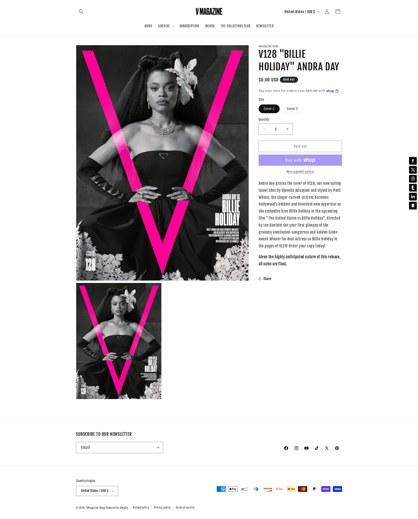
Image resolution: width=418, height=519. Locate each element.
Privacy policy (162, 507)
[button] (81, 11)
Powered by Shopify (117, 508)
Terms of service (185, 507)
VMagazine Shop (95, 508)
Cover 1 (272, 109)
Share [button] (267, 279)
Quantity (264, 119)
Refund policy (141, 507)
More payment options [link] (300, 171)
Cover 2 (295, 109)
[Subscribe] (157, 447)
